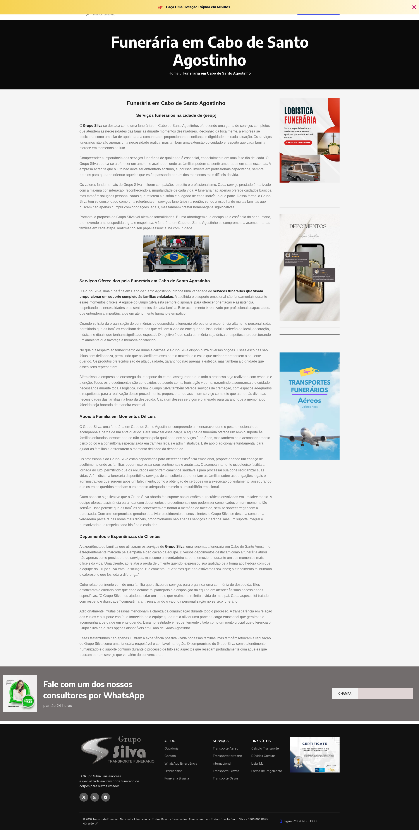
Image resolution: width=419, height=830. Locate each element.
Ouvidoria (172, 748)
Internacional (222, 763)
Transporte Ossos (226, 778)
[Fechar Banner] (414, 7)
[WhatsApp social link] (94, 797)
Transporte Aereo (226, 748)
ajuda (170, 741)
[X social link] (83, 797)
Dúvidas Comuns (263, 756)
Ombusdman (173, 771)
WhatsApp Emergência (181, 763)
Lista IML (257, 763)
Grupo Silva (237, 819)
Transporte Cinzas (226, 771)
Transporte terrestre (227, 756)
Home (173, 73)
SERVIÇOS (221, 741)
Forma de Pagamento (266, 771)
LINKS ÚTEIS (261, 741)
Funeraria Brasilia (177, 778)
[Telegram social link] (105, 797)
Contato (170, 756)
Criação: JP (91, 823)
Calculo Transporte (265, 748)
